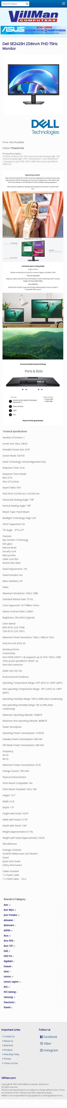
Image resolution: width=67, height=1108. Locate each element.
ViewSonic (10, 1002)
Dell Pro (9, 956)
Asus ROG (9, 940)
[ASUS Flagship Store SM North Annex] (33, 33)
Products (8, 1049)
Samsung (9, 997)
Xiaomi (8, 1007)
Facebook (50, 1037)
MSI (7, 986)
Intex (7, 971)
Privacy (7, 1058)
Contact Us (9, 1036)
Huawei (8, 966)
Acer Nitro (10, 909)
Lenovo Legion (12, 981)
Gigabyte (9, 961)
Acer (7, 904)
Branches (8, 1045)
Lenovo (8, 976)
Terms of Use (10, 1063)
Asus (7, 935)
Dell (7, 951)
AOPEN (8, 930)
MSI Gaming (10, 991)
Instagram (50, 1050)
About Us (8, 1040)
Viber (47, 1043)
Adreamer (9, 920)
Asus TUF (9, 945)
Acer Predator (11, 915)
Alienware (9, 925)
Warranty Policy (11, 1054)
